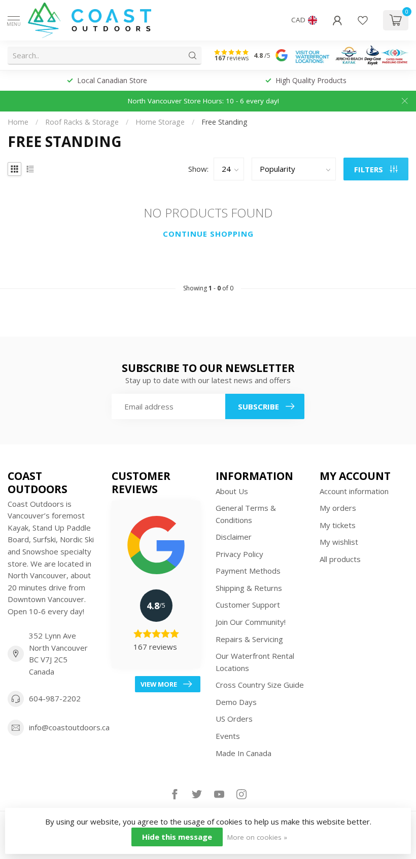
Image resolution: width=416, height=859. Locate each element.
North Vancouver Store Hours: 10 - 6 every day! (203, 100)
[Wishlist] (363, 20)
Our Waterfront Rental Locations (255, 662)
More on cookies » (257, 837)
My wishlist (339, 542)
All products (340, 559)
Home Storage (160, 122)
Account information (354, 491)
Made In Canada (243, 753)
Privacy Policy (239, 554)
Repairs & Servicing (249, 639)
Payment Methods (248, 571)
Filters (369, 169)
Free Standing (224, 122)
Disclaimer (234, 537)
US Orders (234, 719)
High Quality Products (310, 80)
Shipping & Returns (249, 588)
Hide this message (177, 837)
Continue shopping (208, 234)
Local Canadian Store (112, 80)
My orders (338, 508)
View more (159, 684)
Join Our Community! (251, 622)
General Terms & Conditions (246, 514)
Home (18, 122)
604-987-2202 (55, 698)
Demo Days (236, 702)
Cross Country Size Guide (260, 685)
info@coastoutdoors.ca (69, 727)
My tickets (338, 525)
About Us (232, 491)
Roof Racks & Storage (82, 122)
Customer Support (248, 605)
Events (228, 736)
